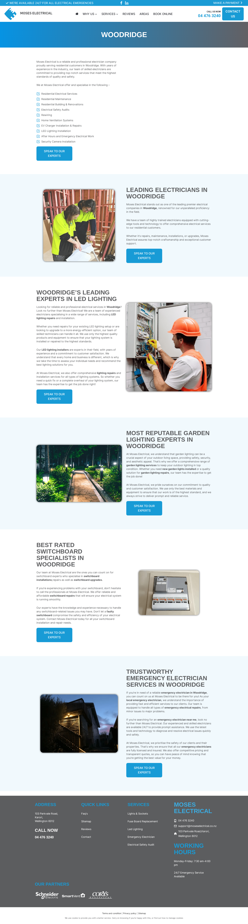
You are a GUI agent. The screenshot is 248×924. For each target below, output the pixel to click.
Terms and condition (111, 913)
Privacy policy (130, 913)
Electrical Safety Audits (55, 109)
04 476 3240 (44, 837)
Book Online (163, 14)
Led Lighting (135, 829)
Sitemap (86, 821)
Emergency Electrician (141, 836)
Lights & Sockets (138, 813)
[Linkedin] (126, 3)
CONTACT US (232, 14)
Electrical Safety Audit (141, 844)
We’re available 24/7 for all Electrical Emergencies (51, 3)
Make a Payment (226, 2)
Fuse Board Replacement (143, 821)
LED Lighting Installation (56, 130)
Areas (144, 14)
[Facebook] (121, 3)
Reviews (129, 14)
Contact (86, 836)
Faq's (84, 813)
